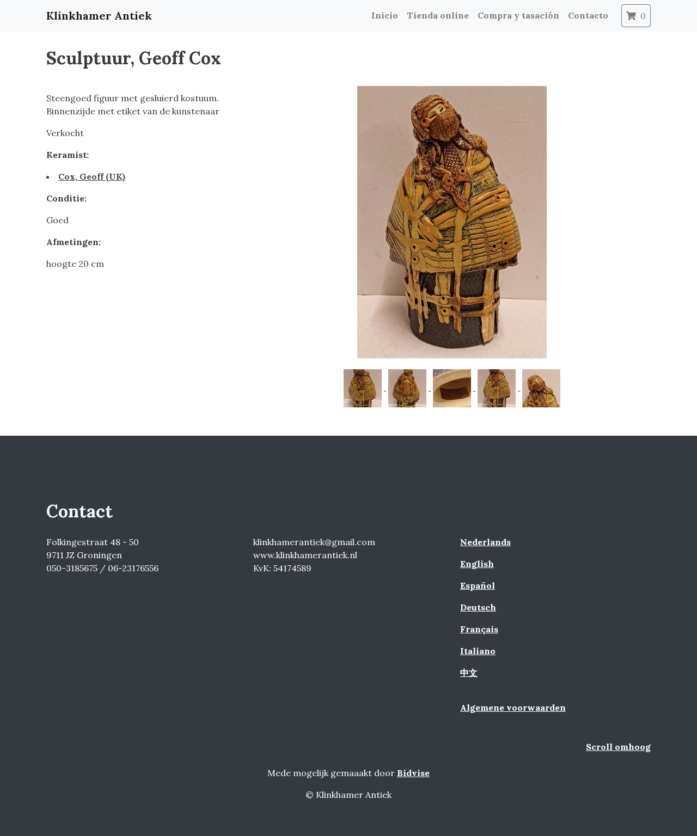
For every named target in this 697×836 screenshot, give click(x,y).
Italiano (478, 650)
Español (477, 585)
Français (479, 629)
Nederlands (485, 541)
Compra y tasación (518, 15)
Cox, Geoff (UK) (91, 176)
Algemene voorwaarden (513, 707)
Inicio (384, 15)
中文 (469, 672)
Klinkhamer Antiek (99, 15)
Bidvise (413, 772)
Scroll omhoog (618, 746)
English (477, 563)
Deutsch (478, 607)
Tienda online (438, 15)
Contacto (588, 15)
